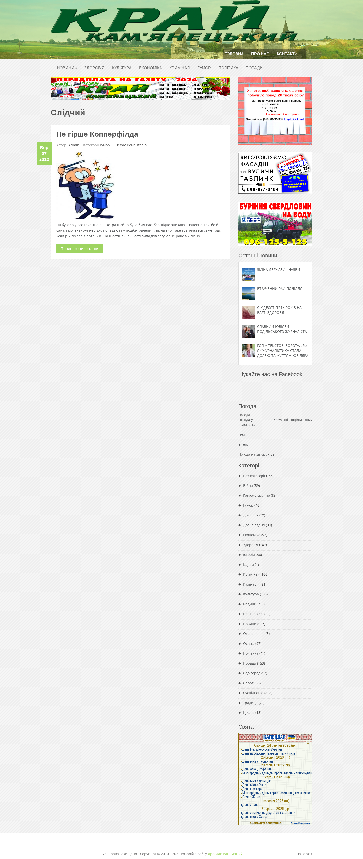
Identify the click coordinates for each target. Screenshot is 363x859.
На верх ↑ (304, 853)
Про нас (260, 54)
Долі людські (254, 525)
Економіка (150, 68)
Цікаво (248, 712)
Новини (67, 67)
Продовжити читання (79, 249)
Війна (248, 485)
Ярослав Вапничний (225, 853)
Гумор (204, 68)
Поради (254, 68)
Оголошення (254, 633)
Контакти (287, 54)
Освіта (248, 643)
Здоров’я (94, 68)
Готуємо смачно (256, 495)
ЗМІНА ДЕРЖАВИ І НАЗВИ (278, 269)
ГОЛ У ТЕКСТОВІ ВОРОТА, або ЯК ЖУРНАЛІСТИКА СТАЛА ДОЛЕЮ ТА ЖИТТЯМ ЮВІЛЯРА (282, 350)
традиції (250, 702)
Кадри (248, 564)
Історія (249, 554)
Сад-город (251, 673)
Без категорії (254, 475)
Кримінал (179, 68)
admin (73, 145)
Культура (122, 68)
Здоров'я (250, 544)
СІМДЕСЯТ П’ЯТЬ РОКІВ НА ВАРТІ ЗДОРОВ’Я (279, 310)
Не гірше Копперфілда (97, 134)
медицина (252, 604)
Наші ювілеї (253, 613)
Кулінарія (251, 584)
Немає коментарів (130, 145)
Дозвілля (250, 515)
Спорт (248, 683)
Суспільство (253, 692)
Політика (228, 68)
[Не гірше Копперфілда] (85, 187)
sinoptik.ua (265, 454)
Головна (234, 54)
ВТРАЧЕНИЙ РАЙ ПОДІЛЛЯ (279, 288)
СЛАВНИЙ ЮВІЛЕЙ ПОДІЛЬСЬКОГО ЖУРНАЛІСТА (282, 329)
